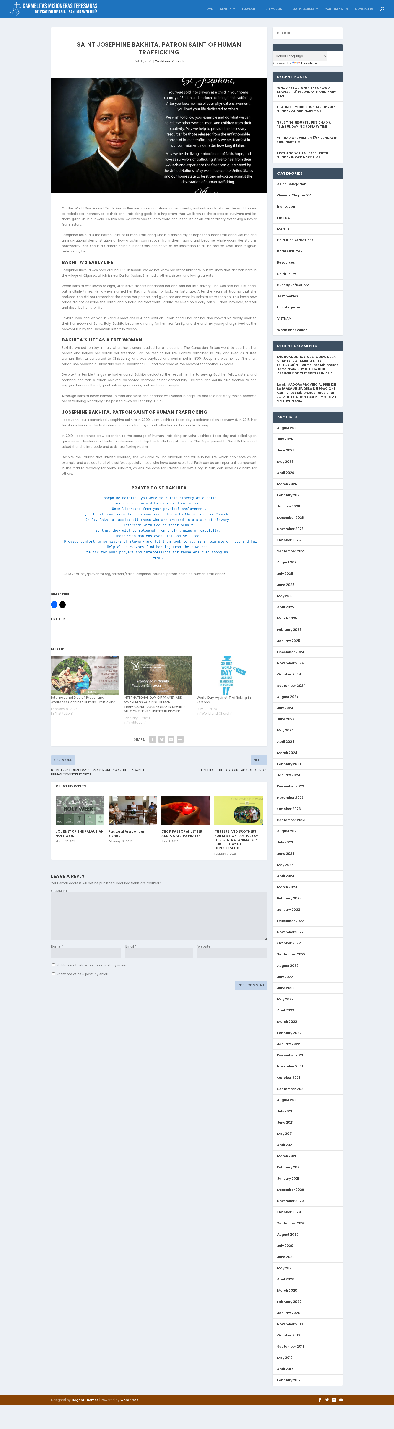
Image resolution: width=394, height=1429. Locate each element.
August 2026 (287, 428)
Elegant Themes (85, 1400)
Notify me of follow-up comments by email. (92, 965)
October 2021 (288, 1077)
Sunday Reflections (293, 285)
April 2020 (285, 1279)
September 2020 (291, 1223)
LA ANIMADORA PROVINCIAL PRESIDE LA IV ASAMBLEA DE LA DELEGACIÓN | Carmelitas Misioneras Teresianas (306, 388)
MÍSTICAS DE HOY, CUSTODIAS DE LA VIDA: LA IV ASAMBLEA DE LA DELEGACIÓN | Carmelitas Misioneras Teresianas (307, 363)
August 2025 (287, 562)
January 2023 (288, 909)
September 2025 (291, 551)
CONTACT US (364, 9)
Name (57, 946)
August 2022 (287, 965)
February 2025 (289, 629)
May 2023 (285, 865)
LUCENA (283, 218)
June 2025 (285, 585)
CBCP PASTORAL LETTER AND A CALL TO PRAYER (181, 833)
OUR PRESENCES (303, 9)
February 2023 (289, 898)
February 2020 (289, 1301)
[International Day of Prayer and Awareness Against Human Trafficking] (85, 675)
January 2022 (288, 1044)
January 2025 (288, 641)
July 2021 (284, 1111)
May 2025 (285, 596)
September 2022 (291, 954)
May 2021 (285, 1133)
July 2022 (285, 977)
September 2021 (290, 1089)
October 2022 (289, 943)
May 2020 (285, 1268)
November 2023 (290, 797)
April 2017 (285, 1369)
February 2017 (289, 1380)
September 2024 (291, 685)
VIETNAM (284, 318)
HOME (208, 9)
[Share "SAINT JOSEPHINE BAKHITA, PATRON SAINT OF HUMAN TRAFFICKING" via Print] (180, 739)
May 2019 (285, 1357)
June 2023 (285, 853)
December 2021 (290, 1055)
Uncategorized (290, 307)
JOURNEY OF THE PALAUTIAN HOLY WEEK (80, 833)
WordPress (129, 1400)
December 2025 (290, 517)
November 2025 (290, 529)
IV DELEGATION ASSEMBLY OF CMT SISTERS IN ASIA (305, 371)
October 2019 (288, 1335)
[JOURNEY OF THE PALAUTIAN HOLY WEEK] (80, 810)
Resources (286, 262)
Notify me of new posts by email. (83, 974)
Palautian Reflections (295, 240)
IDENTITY (225, 9)
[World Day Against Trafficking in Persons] (231, 675)
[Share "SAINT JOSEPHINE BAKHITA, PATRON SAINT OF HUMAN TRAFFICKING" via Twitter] (161, 739)
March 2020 (287, 1290)
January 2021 (288, 1178)
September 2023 (291, 820)
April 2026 (285, 473)
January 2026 (288, 506)
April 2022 (285, 1010)
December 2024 (290, 652)
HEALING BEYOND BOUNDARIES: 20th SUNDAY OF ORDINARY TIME (306, 109)
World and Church (169, 61)
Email (130, 946)
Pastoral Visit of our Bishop (127, 833)
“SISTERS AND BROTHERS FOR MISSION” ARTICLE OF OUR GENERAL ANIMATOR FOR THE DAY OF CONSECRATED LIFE (236, 839)
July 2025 (285, 573)
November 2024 (290, 663)
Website (203, 946)
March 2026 (287, 484)
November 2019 (290, 1324)
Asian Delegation (291, 184)
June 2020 (286, 1257)
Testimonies (287, 296)
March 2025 (287, 618)
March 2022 (287, 1021)
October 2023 (289, 809)
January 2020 (288, 1313)
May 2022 (285, 999)
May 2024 (285, 730)
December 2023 (290, 786)
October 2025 (289, 540)
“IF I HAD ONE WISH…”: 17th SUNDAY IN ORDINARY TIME (307, 139)
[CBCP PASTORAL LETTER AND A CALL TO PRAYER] (185, 810)
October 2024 (289, 674)
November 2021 (290, 1066)
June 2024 (286, 719)
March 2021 (286, 1156)
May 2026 (285, 461)
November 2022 (290, 932)
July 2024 (285, 708)
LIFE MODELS (274, 9)
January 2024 (288, 775)
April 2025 (285, 607)
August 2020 (288, 1234)
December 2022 (290, 921)
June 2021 (285, 1122)
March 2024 (287, 753)
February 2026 (289, 495)
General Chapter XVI (294, 195)
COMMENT (59, 891)
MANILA (283, 229)
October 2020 (289, 1212)
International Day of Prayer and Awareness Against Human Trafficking (83, 699)
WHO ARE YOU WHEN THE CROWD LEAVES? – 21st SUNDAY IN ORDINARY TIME (306, 91)
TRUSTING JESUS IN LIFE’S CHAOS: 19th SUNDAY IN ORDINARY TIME (304, 124)
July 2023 (285, 842)
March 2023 (287, 887)
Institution (286, 206)
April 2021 (285, 1145)
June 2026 (285, 450)
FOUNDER (248, 9)
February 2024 (289, 764)
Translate (309, 63)
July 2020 (285, 1245)
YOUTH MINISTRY (336, 9)
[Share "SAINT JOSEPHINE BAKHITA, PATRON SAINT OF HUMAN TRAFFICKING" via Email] (171, 739)
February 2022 (289, 1033)
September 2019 (290, 1346)
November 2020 (290, 1201)
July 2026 (285, 439)
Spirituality (286, 274)
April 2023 (285, 876)
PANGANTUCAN (290, 251)
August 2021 (287, 1100)
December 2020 (290, 1189)
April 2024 (285, 741)
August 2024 (288, 697)
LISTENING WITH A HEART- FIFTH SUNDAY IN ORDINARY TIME (302, 155)
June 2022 (285, 988)
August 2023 (287, 831)
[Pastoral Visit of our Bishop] (133, 810)
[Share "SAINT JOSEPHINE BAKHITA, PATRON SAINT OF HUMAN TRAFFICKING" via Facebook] (152, 739)
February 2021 (289, 1167)
